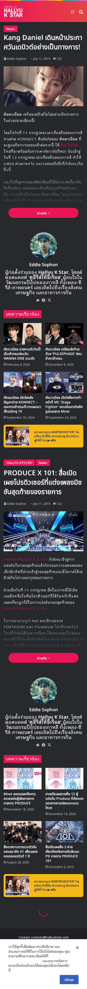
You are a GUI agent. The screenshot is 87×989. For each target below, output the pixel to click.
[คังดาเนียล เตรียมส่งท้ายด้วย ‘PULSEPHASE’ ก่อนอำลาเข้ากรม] (64, 334)
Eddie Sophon (17, 58)
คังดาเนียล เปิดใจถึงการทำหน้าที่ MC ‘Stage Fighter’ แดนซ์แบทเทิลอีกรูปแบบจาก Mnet (64, 404)
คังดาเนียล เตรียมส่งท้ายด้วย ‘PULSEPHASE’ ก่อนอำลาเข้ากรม (63, 354)
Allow (69, 979)
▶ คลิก (52, 440)
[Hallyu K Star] (13, 11)
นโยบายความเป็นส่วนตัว (25, 960)
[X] (49, 300)
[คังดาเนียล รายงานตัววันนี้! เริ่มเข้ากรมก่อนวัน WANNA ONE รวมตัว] (23, 334)
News (10, 28)
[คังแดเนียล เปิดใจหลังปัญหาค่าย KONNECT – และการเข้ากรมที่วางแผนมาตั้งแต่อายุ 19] (23, 382)
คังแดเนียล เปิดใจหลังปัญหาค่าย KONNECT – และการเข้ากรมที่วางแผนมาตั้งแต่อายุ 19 (22, 404)
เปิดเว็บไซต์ (68, 145)
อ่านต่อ (42, 213)
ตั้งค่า (15, 970)
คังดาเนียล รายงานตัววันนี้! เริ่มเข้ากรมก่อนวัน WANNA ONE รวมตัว (22, 354)
